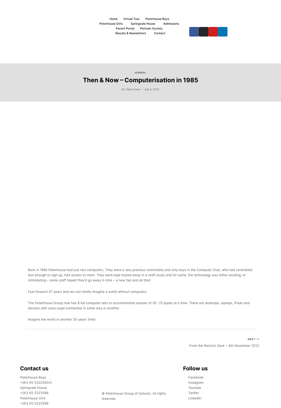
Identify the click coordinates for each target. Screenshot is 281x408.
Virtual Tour (131, 19)
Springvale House (143, 23)
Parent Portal (125, 28)
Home (114, 19)
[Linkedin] (222, 32)
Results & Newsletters (130, 33)
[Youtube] (213, 32)
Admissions (171, 23)
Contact (159, 33)
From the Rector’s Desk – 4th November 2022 (224, 343)
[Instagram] (203, 32)
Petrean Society (151, 28)
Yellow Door (133, 89)
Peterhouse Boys (157, 19)
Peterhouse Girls (111, 23)
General (140, 72)
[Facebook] (194, 32)
